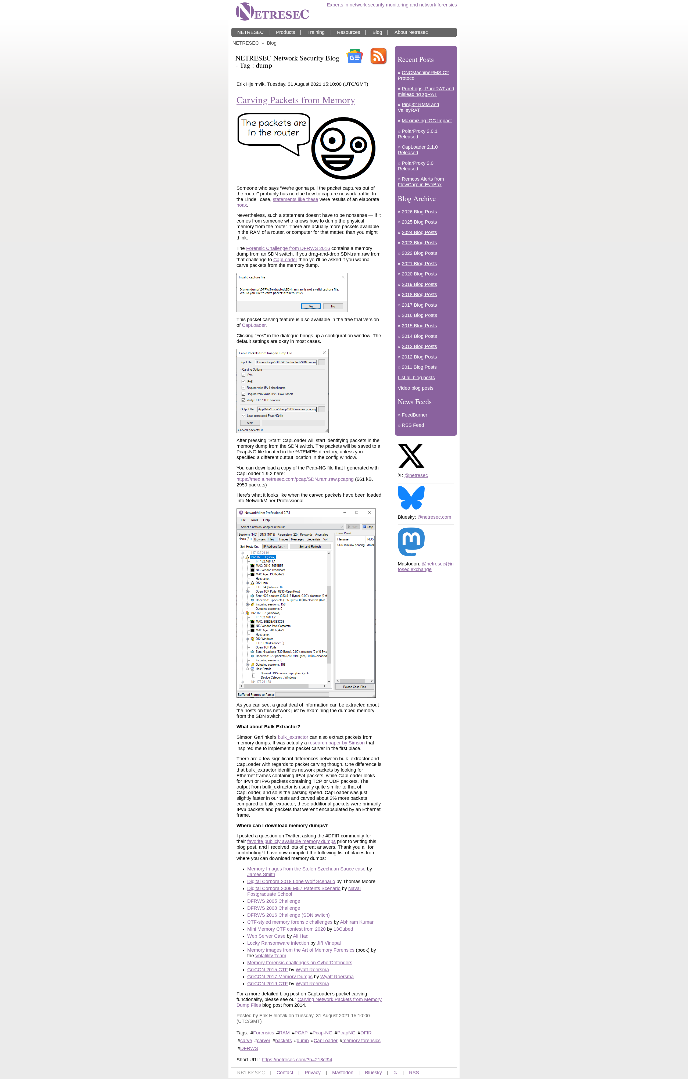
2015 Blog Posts (419, 325)
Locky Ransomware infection (278, 943)
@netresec (416, 475)
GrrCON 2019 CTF (267, 983)
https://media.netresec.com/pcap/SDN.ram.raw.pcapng (295, 479)
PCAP (301, 1032)
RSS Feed (413, 425)
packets (283, 1040)
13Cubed (343, 929)
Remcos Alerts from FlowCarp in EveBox (421, 181)
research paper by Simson (336, 742)
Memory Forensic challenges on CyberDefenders (299, 962)
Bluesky (373, 1072)
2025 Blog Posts (419, 222)
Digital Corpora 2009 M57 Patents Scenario (294, 888)
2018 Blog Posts (419, 294)
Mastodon (342, 1072)
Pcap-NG (322, 1032)
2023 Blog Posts (419, 242)
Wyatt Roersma (312, 969)
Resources (348, 32)
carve (246, 1040)
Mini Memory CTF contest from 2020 (286, 929)
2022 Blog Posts (419, 253)
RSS (414, 1072)
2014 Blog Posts (419, 336)
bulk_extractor (293, 737)
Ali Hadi (301, 936)
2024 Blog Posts (419, 232)
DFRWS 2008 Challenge (273, 908)
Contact (285, 1072)
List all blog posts (416, 377)
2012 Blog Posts (419, 357)
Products (285, 32)
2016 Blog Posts (419, 315)
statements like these (295, 199)
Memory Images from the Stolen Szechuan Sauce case (306, 869)
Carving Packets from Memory (295, 99)
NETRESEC (250, 32)
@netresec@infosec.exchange (426, 566)
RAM (284, 1032)
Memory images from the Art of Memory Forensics (300, 950)
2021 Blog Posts (419, 263)
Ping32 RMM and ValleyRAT (418, 107)
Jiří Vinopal (329, 943)
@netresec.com (434, 517)
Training (316, 32)
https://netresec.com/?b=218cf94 (297, 1059)
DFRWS (249, 1048)
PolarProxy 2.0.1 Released (418, 133)
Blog (377, 32)
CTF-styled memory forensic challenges (289, 922)
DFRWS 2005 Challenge (273, 901)
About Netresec (411, 32)
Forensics (263, 1032)
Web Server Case (266, 936)
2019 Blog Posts (419, 284)
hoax (241, 205)
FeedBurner (414, 415)
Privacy (313, 1072)
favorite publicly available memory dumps (291, 841)
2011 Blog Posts (419, 367)
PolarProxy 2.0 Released (415, 165)
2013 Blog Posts (419, 346)
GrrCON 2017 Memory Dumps (280, 976)
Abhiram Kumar (357, 922)
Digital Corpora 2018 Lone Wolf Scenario (291, 881)
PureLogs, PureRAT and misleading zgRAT (426, 91)
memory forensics (361, 1040)
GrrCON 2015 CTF (267, 969)
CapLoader (285, 259)
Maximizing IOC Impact (427, 120)
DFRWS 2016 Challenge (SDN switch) (288, 915)
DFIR (366, 1032)
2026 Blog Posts (419, 211)
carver (263, 1040)
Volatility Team (270, 955)
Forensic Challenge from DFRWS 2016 (288, 248)
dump (303, 1040)
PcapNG (346, 1032)
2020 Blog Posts (419, 274)
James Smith (261, 874)
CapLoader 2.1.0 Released (418, 149)
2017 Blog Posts (419, 305)
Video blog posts (415, 388)
